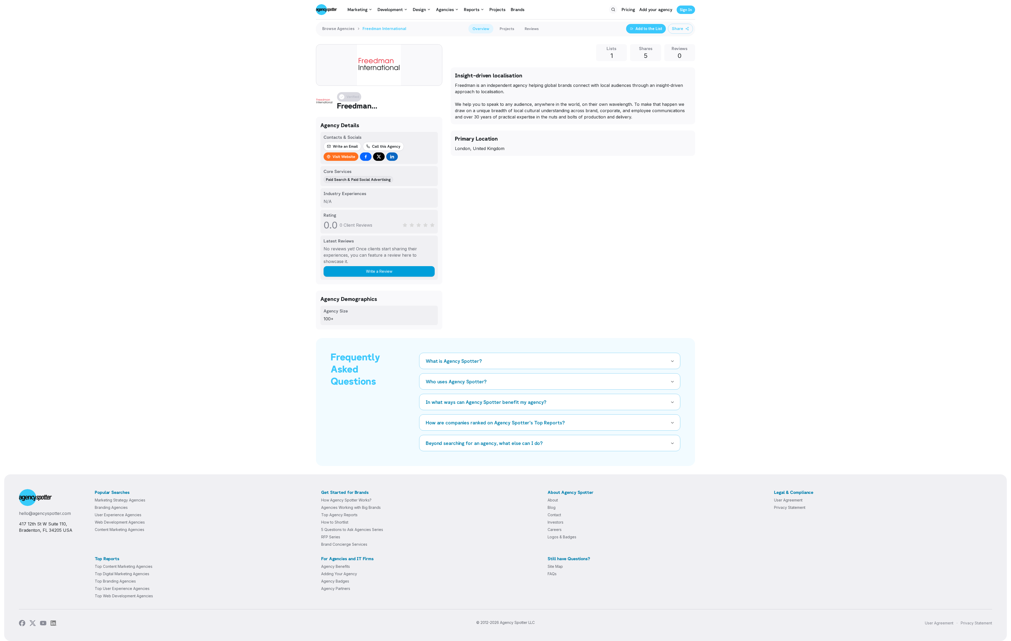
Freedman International (384, 28)
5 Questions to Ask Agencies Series (352, 529)
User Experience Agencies (118, 515)
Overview (481, 28)
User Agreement (788, 500)
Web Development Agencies (120, 522)
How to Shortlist (334, 522)
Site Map (555, 566)
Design (419, 9)
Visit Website (344, 156)
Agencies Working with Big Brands (351, 507)
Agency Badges (335, 581)
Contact (554, 515)
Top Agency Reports (339, 515)
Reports (471, 9)
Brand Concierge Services (344, 544)
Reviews (532, 28)
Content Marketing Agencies (119, 529)
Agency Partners (335, 588)
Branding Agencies (111, 507)
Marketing (358, 9)
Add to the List (649, 28)
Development (390, 9)
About (553, 500)
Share (677, 28)
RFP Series (330, 537)
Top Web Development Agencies (124, 596)
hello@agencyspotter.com (45, 513)
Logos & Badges (562, 537)
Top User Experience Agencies (122, 588)
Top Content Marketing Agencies (123, 566)
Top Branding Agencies (115, 581)
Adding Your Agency (339, 574)
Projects (497, 9)
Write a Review (379, 271)
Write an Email (345, 146)
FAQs (552, 574)
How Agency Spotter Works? (346, 500)
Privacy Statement (789, 507)
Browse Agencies (338, 28)
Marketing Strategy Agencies (120, 500)
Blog (552, 507)
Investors (555, 522)
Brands (517, 9)
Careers (555, 529)
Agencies (445, 9)
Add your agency (655, 9)
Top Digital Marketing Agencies (122, 574)
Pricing (628, 9)
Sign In (686, 9)
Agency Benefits (335, 566)
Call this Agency (386, 146)
